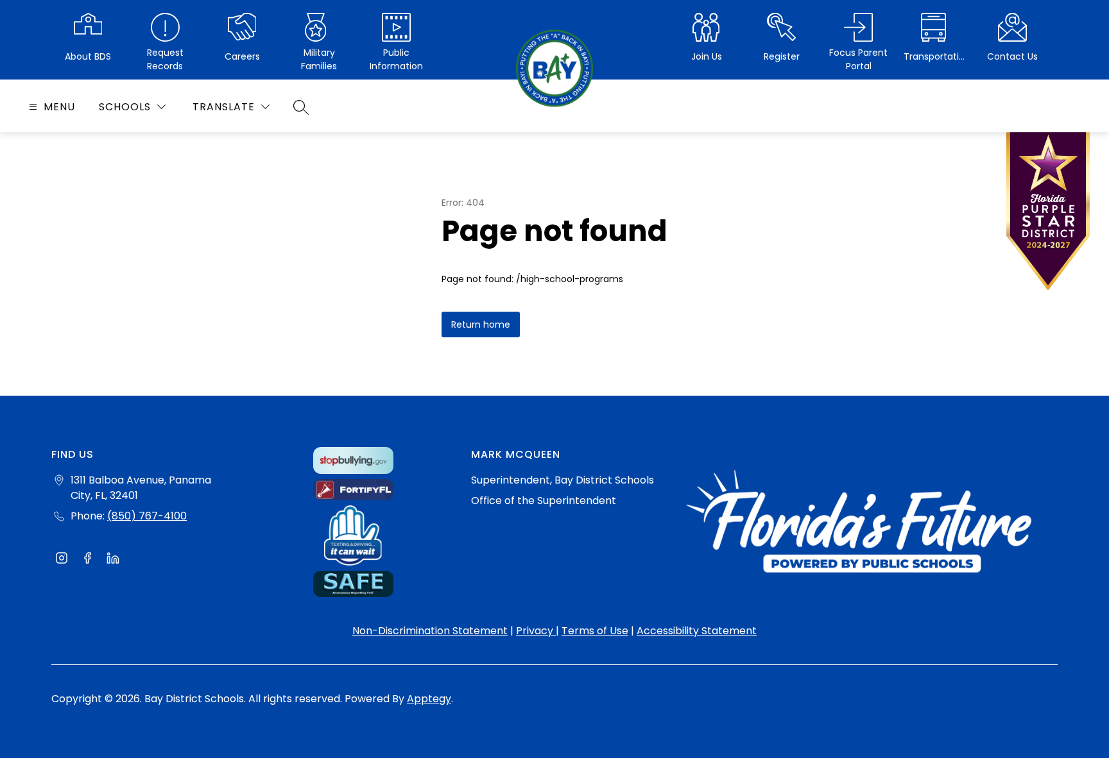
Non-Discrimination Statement (430, 630)
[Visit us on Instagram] (61, 560)
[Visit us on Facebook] (87, 560)
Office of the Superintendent (543, 500)
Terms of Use (595, 630)
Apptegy (429, 698)
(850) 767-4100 (147, 516)
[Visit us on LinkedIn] (113, 560)
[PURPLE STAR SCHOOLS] (1048, 214)
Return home (480, 324)
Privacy (536, 630)
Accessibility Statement (697, 630)
